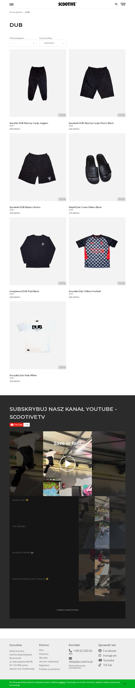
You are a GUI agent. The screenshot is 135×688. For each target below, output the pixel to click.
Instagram (110, 655)
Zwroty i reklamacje (49, 661)
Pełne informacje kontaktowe (77, 666)
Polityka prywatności (49, 669)
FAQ (41, 650)
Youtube (108, 660)
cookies (61, 682)
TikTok (107, 665)
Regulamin (44, 665)
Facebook (109, 650)
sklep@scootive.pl (81, 661)
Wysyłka (43, 657)
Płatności (43, 654)
